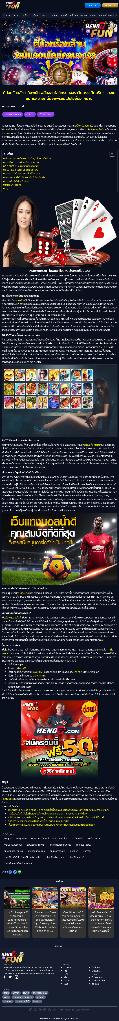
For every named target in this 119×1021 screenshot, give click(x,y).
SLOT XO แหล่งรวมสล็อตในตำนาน (21, 170)
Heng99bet (37, 672)
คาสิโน (25, 15)
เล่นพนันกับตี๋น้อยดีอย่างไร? (18, 181)
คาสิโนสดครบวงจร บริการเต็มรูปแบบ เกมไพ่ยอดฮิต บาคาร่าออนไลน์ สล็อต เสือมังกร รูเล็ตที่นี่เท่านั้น (56, 817)
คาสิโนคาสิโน (77, 838)
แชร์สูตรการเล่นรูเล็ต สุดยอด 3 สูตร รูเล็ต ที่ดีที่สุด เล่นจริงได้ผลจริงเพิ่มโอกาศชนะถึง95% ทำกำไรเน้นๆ (58, 810)
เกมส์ (54, 15)
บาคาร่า (45, 15)
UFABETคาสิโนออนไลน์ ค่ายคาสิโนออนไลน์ (49, 838)
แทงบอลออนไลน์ (40, 993)
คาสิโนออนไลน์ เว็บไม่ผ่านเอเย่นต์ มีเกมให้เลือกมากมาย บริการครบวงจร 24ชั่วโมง (47, 813)
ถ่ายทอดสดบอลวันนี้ (36, 851)
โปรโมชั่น (64, 15)
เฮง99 (26, 993)
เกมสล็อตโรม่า (92, 445)
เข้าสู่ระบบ (93, 5)
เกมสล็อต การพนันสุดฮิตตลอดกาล (22, 162)
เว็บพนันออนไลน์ (84, 125)
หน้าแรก (6, 15)
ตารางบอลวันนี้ (22, 1001)
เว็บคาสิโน (87, 851)
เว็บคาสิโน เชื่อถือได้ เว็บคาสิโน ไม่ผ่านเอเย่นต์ (22, 857)
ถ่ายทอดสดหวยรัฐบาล (22, 997)
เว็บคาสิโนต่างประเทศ (55, 857)
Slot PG (103, 347)
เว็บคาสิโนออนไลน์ (76, 857)
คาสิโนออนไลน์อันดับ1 (13, 845)
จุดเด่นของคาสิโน (83, 845)
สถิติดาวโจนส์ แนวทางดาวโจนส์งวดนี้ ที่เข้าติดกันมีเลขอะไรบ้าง (38, 821)
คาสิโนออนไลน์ (94, 838)
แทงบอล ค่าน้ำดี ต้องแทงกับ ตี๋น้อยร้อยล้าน (25, 177)
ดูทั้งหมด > (59, 946)
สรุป (7, 188)
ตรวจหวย (8, 1001)
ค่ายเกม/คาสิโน (103, 16)
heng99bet (21, 838)
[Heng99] (43, 5)
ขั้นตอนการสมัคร (13, 185)
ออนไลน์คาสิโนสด (57, 851)
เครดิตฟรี (79, 672)
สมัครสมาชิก (110, 5)
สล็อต (35, 15)
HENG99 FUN (8, 106)
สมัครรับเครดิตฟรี (12, 114)
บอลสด (83, 15)
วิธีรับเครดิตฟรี (45, 114)
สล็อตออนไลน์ (96, 129)
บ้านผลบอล (93, 16)
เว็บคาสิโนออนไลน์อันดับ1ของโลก (18, 863)
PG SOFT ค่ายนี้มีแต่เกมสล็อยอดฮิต (22, 166)
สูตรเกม (112, 15)
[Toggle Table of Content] (110, 154)
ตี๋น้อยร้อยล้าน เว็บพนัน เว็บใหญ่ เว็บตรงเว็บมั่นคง (28, 158)
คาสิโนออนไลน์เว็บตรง (36, 845)
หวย (16, 15)
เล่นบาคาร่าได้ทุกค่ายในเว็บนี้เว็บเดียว (22, 173)
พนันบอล (74, 15)
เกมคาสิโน (20, 300)
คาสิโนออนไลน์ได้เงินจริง (60, 845)
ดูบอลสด (29, 114)
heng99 (22, 668)
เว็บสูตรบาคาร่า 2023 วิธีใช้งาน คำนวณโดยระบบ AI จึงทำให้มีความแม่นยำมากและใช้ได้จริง (51, 825)
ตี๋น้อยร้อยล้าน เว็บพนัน (14, 851)
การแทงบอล (23, 593)
